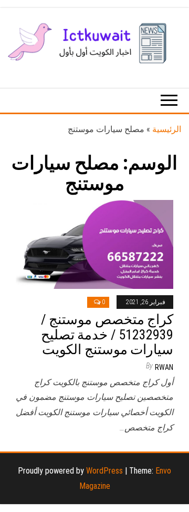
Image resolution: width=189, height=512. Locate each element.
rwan (164, 367)
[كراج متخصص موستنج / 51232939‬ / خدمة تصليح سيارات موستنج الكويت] (94, 243)
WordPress (104, 471)
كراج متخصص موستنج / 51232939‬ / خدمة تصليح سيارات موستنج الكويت (107, 334)
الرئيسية (166, 129)
